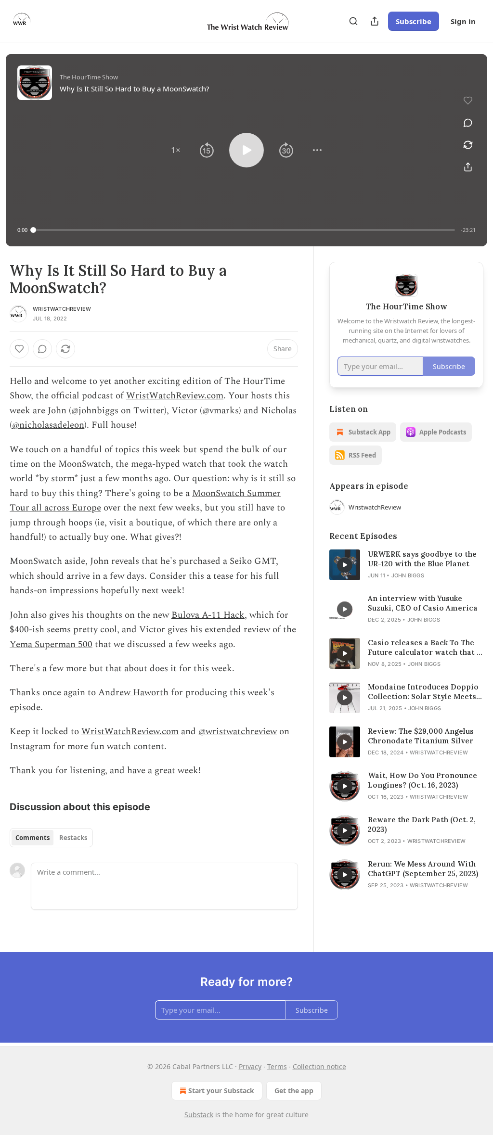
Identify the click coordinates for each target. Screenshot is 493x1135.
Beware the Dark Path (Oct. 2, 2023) (422, 824)
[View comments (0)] (468, 122)
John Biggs (407, 575)
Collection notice (319, 1066)
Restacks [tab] (73, 837)
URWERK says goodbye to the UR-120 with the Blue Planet (422, 558)
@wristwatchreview (237, 732)
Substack (198, 1114)
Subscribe (413, 21)
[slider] (244, 230)
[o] (344, 565)
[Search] (353, 21)
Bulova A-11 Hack (208, 615)
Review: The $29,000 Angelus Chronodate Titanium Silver (421, 736)
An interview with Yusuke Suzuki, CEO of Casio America (423, 603)
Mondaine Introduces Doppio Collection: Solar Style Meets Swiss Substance (423, 691)
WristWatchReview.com (174, 396)
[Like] (19, 348)
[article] (406, 565)
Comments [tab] (32, 837)
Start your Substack (221, 1090)
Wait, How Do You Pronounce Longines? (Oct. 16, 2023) (422, 780)
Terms (277, 1066)
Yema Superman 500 (51, 644)
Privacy (250, 1066)
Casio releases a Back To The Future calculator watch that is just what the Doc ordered (425, 647)
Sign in (463, 21)
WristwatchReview (62, 309)
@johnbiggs (94, 411)
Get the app (293, 1090)
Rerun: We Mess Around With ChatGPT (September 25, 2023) (423, 868)
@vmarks (220, 411)
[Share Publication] (374, 21)
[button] (175, 150)
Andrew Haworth (133, 693)
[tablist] (51, 837)
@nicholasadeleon (48, 425)
